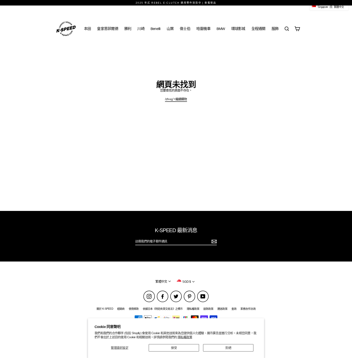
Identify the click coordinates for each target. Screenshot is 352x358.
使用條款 (134, 308)
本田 (87, 29)
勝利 (127, 29)
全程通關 (258, 29)
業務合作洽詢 (247, 308)
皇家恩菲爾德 (107, 29)
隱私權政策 (185, 337)
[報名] (213, 241)
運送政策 (222, 308)
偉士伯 (185, 29)
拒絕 (228, 347)
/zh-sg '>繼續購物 (176, 99)
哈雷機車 (203, 29)
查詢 (233, 308)
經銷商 (121, 308)
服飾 (275, 29)
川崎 (140, 29)
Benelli (156, 29)
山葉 (170, 29)
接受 (174, 347)
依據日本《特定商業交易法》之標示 (163, 308)
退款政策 (208, 308)
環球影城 (238, 29)
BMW (221, 29)
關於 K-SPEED (105, 308)
